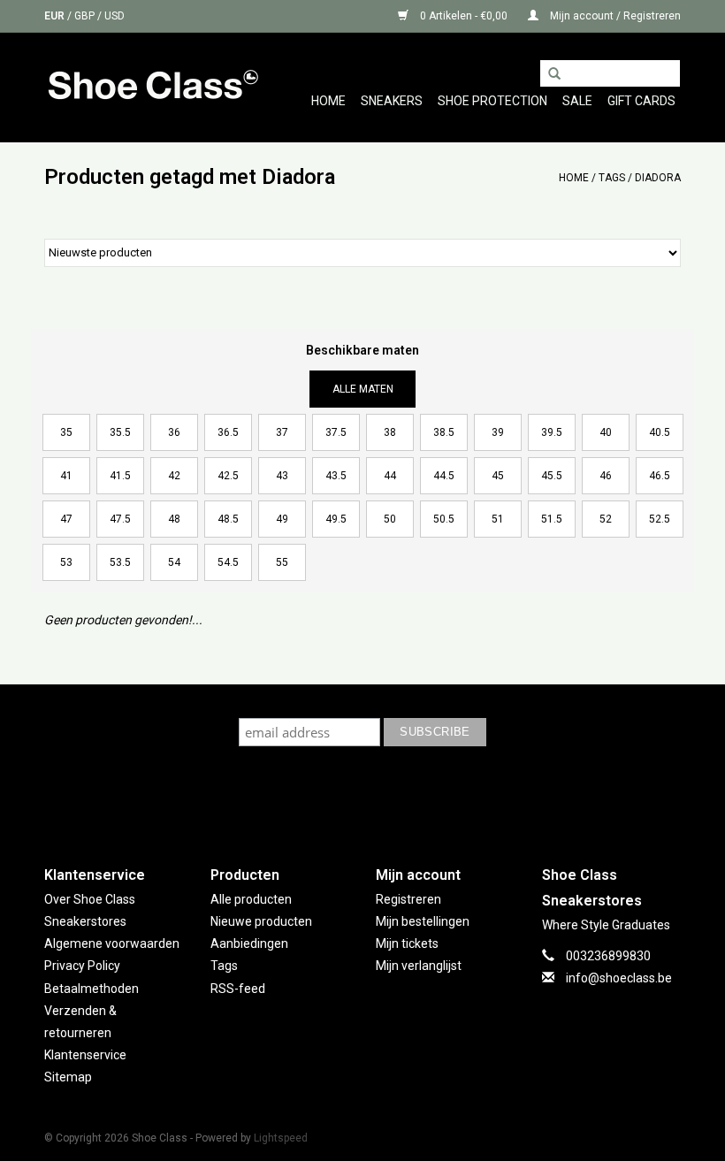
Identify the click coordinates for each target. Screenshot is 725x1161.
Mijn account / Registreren (614, 16)
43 (282, 476)
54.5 (228, 562)
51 (498, 519)
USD (114, 16)
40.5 (659, 432)
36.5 (228, 432)
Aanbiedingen (249, 943)
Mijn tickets (407, 943)
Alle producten (251, 899)
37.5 (336, 432)
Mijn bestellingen (422, 921)
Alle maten (362, 389)
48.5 (228, 519)
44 (390, 476)
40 (605, 432)
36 (174, 432)
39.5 (551, 432)
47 (66, 519)
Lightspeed (281, 1138)
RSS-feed (237, 989)
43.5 (336, 476)
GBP (85, 16)
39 (498, 432)
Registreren (408, 899)
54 (174, 562)
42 (174, 476)
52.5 (659, 519)
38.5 (443, 432)
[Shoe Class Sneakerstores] (152, 87)
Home (328, 101)
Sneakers (392, 101)
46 (605, 476)
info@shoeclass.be (619, 978)
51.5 (551, 519)
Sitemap (68, 1077)
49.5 (336, 519)
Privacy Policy (82, 966)
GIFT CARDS (641, 101)
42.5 (228, 476)
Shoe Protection (492, 101)
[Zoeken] (554, 74)
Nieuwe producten (261, 921)
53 (66, 562)
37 (282, 432)
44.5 (443, 476)
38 (390, 432)
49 (282, 519)
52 (605, 519)
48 (174, 519)
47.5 (120, 519)
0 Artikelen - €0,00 (463, 16)
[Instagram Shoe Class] (378, 796)
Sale (577, 101)
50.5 (443, 519)
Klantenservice (85, 1055)
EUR (55, 16)
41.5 (120, 476)
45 (498, 476)
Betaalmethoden (91, 989)
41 (66, 476)
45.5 (551, 476)
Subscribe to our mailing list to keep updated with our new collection (362, 700)
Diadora (658, 178)
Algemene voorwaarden (111, 943)
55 (282, 562)
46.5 (659, 476)
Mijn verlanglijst (419, 966)
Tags (612, 178)
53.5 (120, 562)
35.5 (120, 432)
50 (390, 519)
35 (66, 432)
